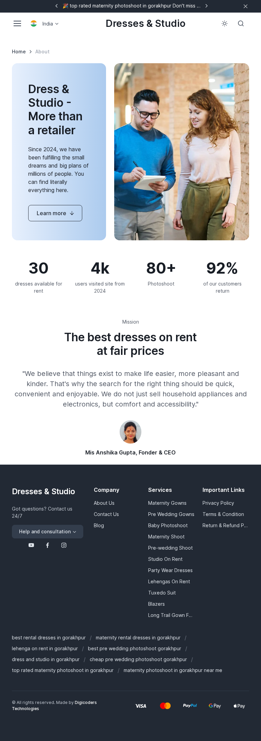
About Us (104, 503)
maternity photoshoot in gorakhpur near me (173, 670)
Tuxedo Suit (162, 593)
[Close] (245, 6)
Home (19, 51)
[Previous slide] (57, 6)
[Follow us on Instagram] (64, 545)
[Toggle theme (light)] (224, 23)
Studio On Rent (165, 559)
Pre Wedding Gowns (171, 514)
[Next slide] (206, 6)
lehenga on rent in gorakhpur (45, 648)
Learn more (51, 213)
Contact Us (106, 514)
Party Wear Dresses (170, 570)
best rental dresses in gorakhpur (49, 637)
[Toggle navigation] (17, 23)
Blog (99, 525)
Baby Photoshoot (168, 525)
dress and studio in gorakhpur (46, 659)
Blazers (156, 604)
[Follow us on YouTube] (31, 545)
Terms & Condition (223, 514)
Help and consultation (45, 531)
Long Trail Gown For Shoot (171, 615)
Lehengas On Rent (169, 581)
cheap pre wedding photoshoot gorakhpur (138, 659)
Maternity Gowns (167, 503)
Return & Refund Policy (226, 525)
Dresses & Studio (146, 23)
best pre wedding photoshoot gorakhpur (134, 648)
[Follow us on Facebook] (47, 545)
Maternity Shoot (166, 536)
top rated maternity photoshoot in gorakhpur (63, 670)
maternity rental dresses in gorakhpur (138, 637)
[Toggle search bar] (241, 23)
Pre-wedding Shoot (170, 548)
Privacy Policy (218, 503)
